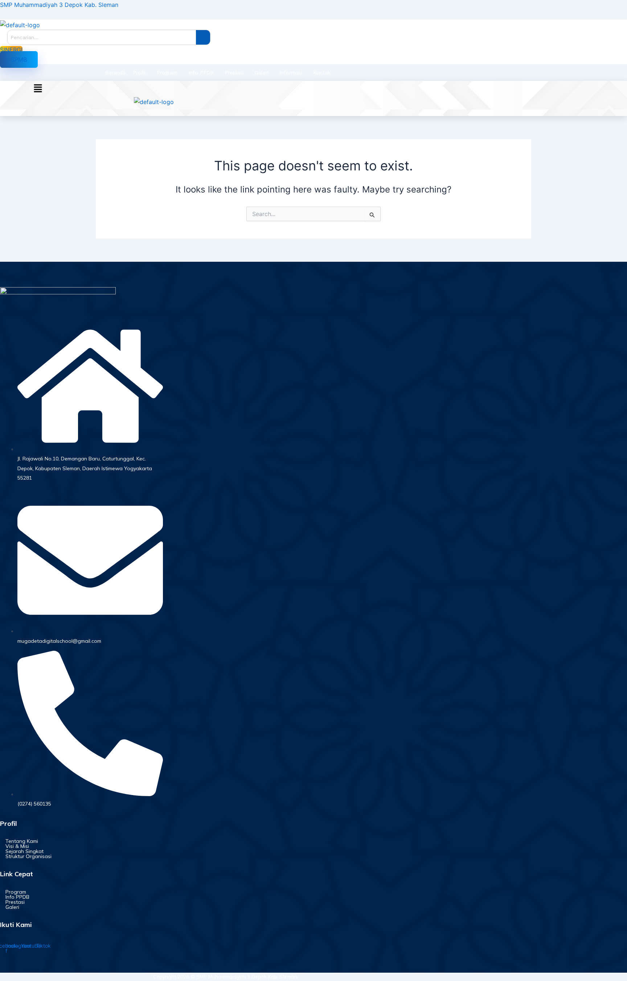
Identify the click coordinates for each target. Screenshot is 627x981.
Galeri (262, 72)
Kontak (321, 72)
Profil (139, 72)
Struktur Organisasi (28, 856)
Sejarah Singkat (24, 851)
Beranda (115, 72)
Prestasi (234, 72)
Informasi (290, 72)
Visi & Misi (17, 846)
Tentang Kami (21, 841)
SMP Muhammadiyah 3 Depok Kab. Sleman (59, 4)
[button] (19, 59)
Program (167, 72)
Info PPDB (201, 72)
